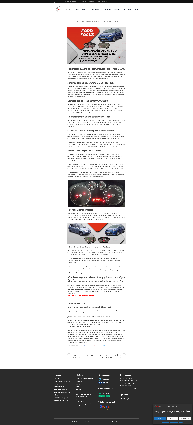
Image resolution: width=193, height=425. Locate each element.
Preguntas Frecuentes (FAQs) (62, 392)
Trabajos (107, 9)
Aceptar (160, 418)
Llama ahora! (71, 295)
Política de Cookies (165, 422)
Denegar (172, 418)
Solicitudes (127, 9)
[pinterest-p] (124, 398)
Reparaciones (96, 9)
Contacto (56, 384)
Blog (136, 9)
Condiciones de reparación (62, 381)
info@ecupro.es (102, 1)
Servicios (84, 9)
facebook (87, 346)
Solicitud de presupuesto (61, 398)
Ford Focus (97, 120)
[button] (190, 406)
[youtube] (128, 398)
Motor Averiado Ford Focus (96, 92)
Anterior (83, 356)
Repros (78, 384)
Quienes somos (58, 395)
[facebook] (121, 398)
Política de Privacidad (174, 422)
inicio (77, 9)
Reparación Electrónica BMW (85, 378)
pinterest (96, 346)
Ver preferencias (185, 418)
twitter (105, 346)
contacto (117, 9)
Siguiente (110, 356)
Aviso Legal (181, 422)
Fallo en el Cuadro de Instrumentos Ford (82, 134)
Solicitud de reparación (61, 400)
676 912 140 (59, 1)
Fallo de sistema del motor (76, 92)
